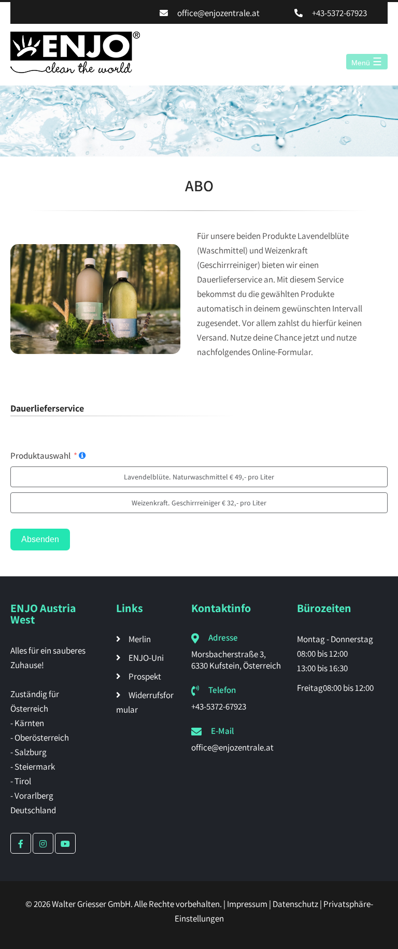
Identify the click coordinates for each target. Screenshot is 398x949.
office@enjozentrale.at (218, 13)
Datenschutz (295, 904)
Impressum (247, 904)
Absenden (40, 539)
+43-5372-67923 (339, 13)
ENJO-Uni (146, 657)
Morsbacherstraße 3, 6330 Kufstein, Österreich (236, 659)
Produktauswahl (40, 455)
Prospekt (145, 676)
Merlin (140, 639)
